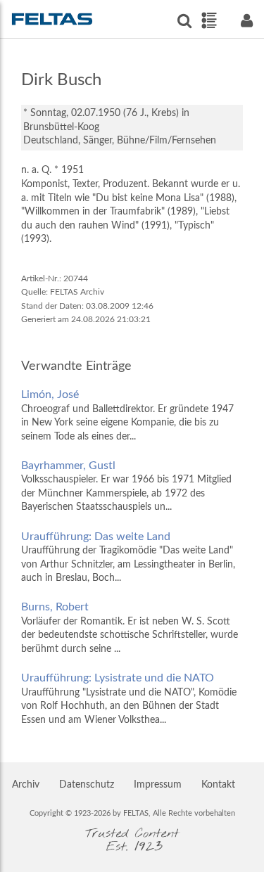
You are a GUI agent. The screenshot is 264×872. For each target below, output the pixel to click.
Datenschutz (86, 785)
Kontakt (218, 785)
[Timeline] (209, 20)
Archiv (25, 785)
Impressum (158, 785)
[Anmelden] (246, 21)
